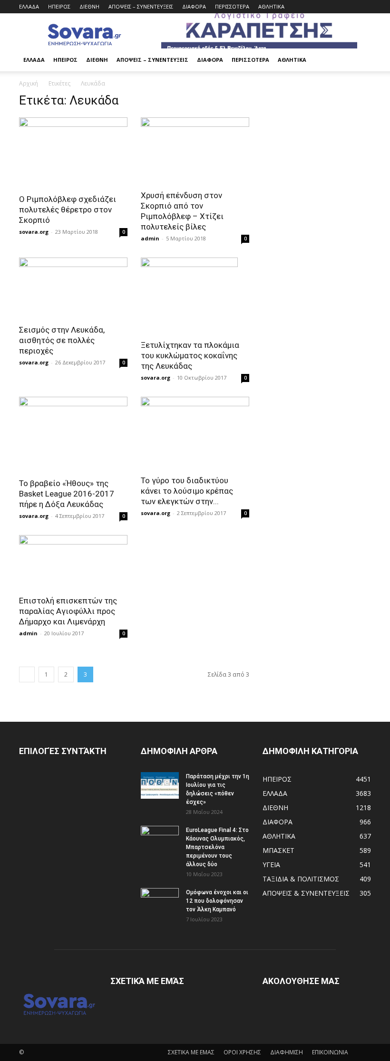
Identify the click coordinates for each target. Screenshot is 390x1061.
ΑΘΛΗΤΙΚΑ (271, 6)
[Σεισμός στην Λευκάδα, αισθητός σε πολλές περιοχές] (73, 288)
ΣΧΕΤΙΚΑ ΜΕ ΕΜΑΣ (191, 1052)
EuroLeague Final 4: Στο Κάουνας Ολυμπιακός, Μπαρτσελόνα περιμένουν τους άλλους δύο (217, 847)
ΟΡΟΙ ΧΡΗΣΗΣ (242, 1052)
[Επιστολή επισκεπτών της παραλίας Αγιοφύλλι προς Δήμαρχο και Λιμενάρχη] (73, 562)
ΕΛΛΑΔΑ (29, 6)
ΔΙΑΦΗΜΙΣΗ (286, 1052)
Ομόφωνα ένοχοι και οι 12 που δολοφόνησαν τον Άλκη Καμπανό (217, 901)
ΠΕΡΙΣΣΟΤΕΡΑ (232, 6)
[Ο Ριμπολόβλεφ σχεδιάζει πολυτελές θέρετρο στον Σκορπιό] (73, 152)
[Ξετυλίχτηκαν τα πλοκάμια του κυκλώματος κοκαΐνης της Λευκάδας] (195, 296)
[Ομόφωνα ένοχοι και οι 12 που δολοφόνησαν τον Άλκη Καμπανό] (160, 901)
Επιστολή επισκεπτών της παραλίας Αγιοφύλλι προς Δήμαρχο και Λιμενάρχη (68, 611)
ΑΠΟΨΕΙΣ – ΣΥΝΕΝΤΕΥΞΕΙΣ (140, 6)
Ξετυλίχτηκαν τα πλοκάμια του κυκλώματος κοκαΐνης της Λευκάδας (190, 355)
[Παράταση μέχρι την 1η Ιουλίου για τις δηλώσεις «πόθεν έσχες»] (160, 785)
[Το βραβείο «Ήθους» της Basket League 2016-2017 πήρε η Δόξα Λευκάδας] (73, 434)
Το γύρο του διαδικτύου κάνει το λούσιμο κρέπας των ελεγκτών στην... (187, 491)
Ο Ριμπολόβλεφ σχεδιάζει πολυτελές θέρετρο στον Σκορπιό (67, 209)
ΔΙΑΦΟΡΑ (194, 6)
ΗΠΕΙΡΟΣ (59, 6)
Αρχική (28, 83)
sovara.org (34, 231)
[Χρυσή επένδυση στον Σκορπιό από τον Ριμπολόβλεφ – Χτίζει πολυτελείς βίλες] (195, 150)
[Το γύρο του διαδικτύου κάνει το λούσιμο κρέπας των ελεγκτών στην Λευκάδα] (195, 433)
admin (150, 238)
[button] (359, 60)
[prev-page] (27, 674)
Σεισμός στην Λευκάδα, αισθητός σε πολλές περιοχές (62, 340)
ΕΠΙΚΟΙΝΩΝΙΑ (330, 1052)
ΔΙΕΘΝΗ (89, 6)
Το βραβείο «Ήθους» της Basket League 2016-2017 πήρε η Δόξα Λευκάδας (66, 493)
